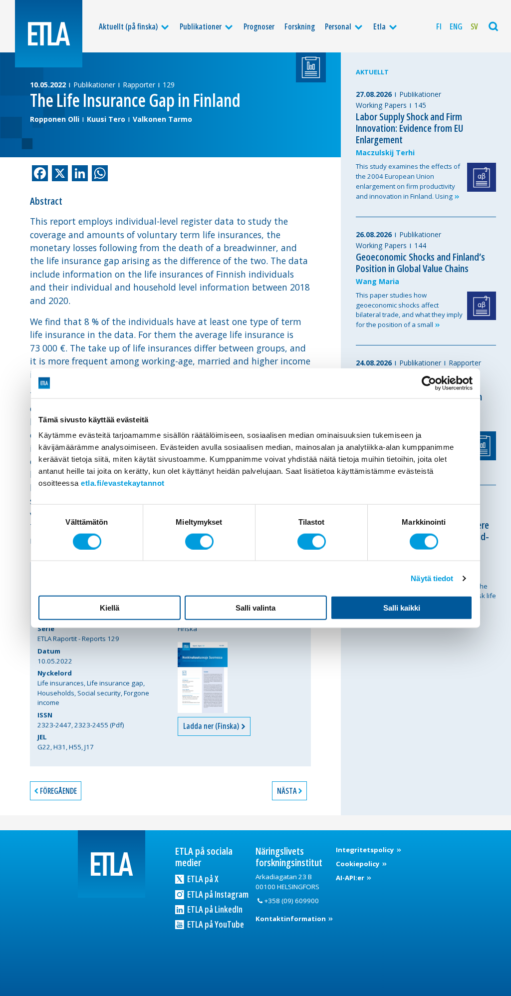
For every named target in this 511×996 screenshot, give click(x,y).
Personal (338, 26)
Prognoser (259, 26)
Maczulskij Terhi (385, 152)
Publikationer (201, 26)
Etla (379, 26)
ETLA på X (202, 879)
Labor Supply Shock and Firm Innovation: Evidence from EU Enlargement (409, 128)
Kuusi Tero (106, 119)
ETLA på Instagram (217, 894)
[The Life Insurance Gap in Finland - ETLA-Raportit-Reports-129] (203, 677)
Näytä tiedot (432, 578)
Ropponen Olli (54, 119)
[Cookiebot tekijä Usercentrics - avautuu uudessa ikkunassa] (429, 382)
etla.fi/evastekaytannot (123, 483)
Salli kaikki (401, 608)
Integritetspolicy (366, 849)
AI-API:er (351, 877)
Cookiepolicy (358, 863)
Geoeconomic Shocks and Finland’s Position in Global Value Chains (420, 262)
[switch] (199, 541)
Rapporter (139, 84)
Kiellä (109, 608)
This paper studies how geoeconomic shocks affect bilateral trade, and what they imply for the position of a (409, 310)
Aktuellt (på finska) (128, 26)
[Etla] (48, 33)
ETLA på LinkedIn (214, 909)
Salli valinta (255, 608)
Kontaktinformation (291, 918)
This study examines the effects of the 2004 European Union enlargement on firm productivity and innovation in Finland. (408, 181)
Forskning (299, 26)
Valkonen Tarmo (162, 119)
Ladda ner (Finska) (212, 725)
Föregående (58, 790)
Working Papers (381, 105)
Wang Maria (377, 281)
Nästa (286, 790)
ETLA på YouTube (215, 924)
